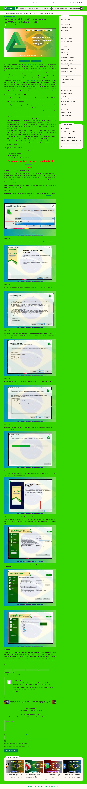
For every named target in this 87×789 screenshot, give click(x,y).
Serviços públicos (65, 96)
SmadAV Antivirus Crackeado (32, 80)
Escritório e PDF (65, 65)
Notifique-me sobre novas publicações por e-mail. (18, 746)
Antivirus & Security (66, 19)
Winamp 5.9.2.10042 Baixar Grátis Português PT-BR (69, 127)
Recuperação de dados (66, 93)
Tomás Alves (17, 680)
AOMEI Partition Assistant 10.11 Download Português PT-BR (34, 8)
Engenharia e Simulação (67, 60)
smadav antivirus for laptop (44, 670)
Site (41, 734)
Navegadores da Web (66, 85)
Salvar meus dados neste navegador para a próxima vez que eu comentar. (23, 740)
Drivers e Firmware (65, 49)
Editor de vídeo (64, 52)
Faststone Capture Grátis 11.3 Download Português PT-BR (68, 132)
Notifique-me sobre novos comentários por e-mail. (18, 743)
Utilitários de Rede (65, 109)
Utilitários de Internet (66, 107)
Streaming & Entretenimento (68, 101)
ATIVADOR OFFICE (65, 24)
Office (62, 87)
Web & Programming (66, 115)
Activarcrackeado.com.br (31, 75)
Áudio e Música (64, 30)
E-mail (25, 734)
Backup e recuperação (66, 35)
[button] (16, 692)
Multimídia (63, 82)
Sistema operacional (66, 98)
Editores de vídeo (65, 54)
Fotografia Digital (65, 76)
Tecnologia (63, 104)
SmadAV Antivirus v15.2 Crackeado (33, 64)
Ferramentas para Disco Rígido (68, 74)
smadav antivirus (8, 670)
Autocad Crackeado (65, 33)
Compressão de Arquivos (67, 38)
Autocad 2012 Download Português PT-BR (71, 146)
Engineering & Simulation (67, 63)
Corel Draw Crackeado (66, 41)
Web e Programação (66, 118)
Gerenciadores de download (67, 79)
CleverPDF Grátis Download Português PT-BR (66, 8)
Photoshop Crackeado (66, 90)
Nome (6, 734)
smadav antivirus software (9, 672)
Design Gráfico (64, 46)
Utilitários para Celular (66, 112)
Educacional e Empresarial (67, 57)
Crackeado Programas (20, 13)
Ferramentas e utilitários (67, 71)
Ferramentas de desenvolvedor (68, 68)
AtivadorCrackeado (10, 13)
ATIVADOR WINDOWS (66, 27)
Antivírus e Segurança (66, 22)
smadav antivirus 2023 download (19, 670)
